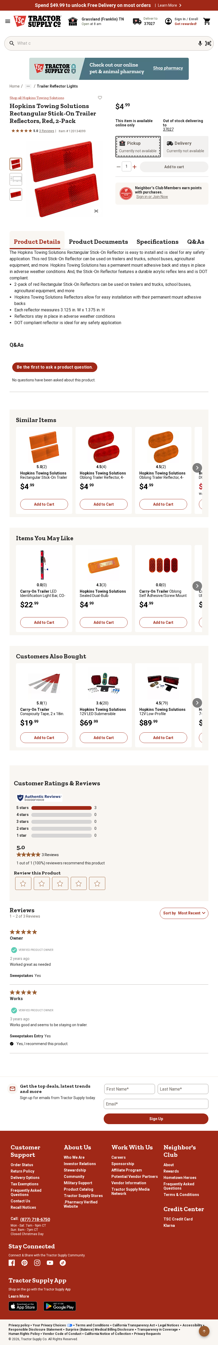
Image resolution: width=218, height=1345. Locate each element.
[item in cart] (207, 21)
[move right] (197, 468)
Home (15, 86)
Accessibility (192, 1325)
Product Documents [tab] (98, 241)
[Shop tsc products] (109, 69)
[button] (180, 5)
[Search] (12, 43)
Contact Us (20, 1201)
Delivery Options (25, 1177)
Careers (118, 1157)
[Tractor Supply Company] (37, 21)
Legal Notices (168, 1325)
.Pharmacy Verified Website (81, 1204)
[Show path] (28, 86)
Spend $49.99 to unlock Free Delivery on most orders (93, 5)
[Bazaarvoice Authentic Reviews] (39, 798)
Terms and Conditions (92, 1325)
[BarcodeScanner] (208, 43)
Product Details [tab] (37, 241)
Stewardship (75, 1170)
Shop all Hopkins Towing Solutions (37, 98)
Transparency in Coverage (157, 1329)
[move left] (21, 468)
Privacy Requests (147, 1333)
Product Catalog (78, 1189)
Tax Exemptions (25, 1184)
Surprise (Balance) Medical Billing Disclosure (99, 1329)
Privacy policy (19, 1325)
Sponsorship (122, 1164)
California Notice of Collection (108, 1333)
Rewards (171, 1171)
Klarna (169, 1225)
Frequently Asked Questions (26, 1192)
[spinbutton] (126, 166)
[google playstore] (60, 1306)
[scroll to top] (204, 1331)
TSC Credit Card (178, 1219)
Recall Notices (23, 1207)
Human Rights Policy (24, 1333)
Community (74, 1176)
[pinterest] (24, 1263)
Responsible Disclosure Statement (35, 1329)
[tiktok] (63, 1263)
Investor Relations (80, 1164)
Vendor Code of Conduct (62, 1333)
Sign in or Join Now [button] (152, 197)
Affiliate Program (126, 1170)
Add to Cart (44, 504)
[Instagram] (37, 1263)
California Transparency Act (133, 1325)
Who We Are (74, 1157)
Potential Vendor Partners (134, 1176)
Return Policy (22, 1171)
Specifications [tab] (158, 241)
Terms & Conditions (181, 1195)
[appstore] (23, 1306)
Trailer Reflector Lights (57, 86)
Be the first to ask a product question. (55, 367)
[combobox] (189, 913)
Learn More (167, 5)
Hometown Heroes (180, 1177)
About (169, 1165)
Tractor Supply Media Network (130, 1191)
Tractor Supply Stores (83, 1196)
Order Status (22, 1165)
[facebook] (12, 1263)
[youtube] (50, 1263)
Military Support (78, 1183)
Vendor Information (128, 1183)
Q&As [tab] (195, 241)
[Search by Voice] (200, 43)
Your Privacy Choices (49, 1325)
